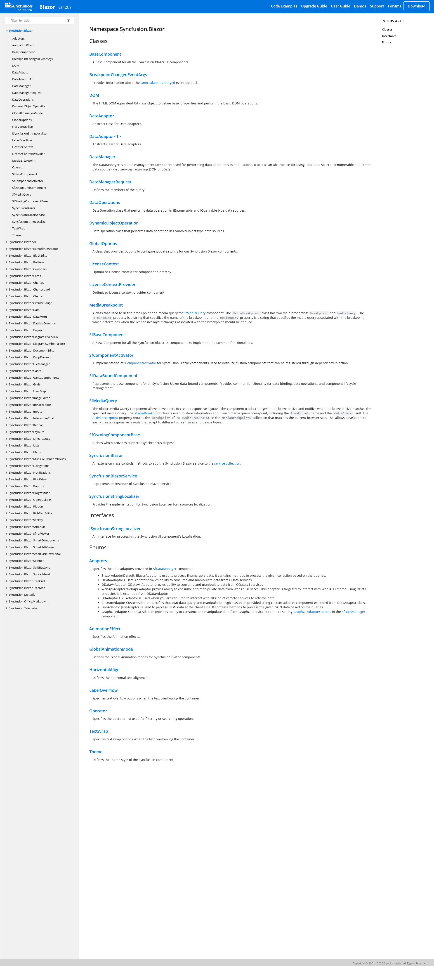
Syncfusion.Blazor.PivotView (28, 479)
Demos (360, 6)
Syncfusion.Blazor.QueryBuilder (30, 500)
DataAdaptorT (21, 79)
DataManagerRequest (27, 93)
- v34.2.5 (64, 7)
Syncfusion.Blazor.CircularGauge (30, 303)
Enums (386, 42)
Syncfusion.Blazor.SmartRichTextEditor (35, 554)
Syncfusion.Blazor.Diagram (27, 330)
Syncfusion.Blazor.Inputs (25, 411)
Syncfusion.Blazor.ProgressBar (29, 493)
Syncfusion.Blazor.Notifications (30, 472)
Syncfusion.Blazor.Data (24, 310)
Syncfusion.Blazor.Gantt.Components (34, 378)
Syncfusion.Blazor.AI (22, 242)
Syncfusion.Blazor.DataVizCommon (32, 323)
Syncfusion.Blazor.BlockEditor (29, 255)
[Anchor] (87, 41)
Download (416, 6)
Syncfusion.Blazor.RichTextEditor (31, 513)
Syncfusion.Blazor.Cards (25, 276)
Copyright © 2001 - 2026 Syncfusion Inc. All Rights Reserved (390, 963)
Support (377, 6)
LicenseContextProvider (28, 154)
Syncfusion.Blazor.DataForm (28, 316)
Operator (18, 167)
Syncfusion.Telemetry (23, 608)
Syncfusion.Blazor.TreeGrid (27, 581)
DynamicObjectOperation (29, 106)
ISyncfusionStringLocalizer (29, 133)
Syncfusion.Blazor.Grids (24, 384)
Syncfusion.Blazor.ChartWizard (29, 289)
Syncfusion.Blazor (21, 30)
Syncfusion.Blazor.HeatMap (27, 391)
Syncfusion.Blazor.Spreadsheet (29, 574)
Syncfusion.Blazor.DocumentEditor (32, 350)
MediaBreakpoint (23, 160)
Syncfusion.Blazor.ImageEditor (29, 398)
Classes (387, 29)
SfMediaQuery (21, 194)
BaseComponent (23, 52)
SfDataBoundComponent (29, 188)
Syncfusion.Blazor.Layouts (26, 432)
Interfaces (389, 36)
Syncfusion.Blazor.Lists (24, 445)
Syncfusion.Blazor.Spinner (26, 561)
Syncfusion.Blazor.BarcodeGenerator (33, 249)
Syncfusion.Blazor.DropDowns (29, 357)
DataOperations (23, 99)
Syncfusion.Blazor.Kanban (26, 425)
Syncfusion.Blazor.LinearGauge (29, 439)
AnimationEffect (23, 45)
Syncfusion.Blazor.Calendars (28, 269)
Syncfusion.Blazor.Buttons (26, 262)
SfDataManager (165, 569)
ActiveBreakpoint (105, 418)
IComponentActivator (140, 363)
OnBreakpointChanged (158, 82)
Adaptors (18, 38)
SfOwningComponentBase (30, 201)
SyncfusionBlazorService (28, 215)
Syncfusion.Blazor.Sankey (26, 520)
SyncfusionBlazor (23, 208)
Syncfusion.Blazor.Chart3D (26, 283)
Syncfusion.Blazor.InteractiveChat (31, 418)
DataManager (21, 86)
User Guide (340, 6)
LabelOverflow (22, 140)
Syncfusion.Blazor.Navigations (29, 466)
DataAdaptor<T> (105, 136)
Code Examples (284, 6)
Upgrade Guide (314, 6)
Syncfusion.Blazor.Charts (25, 296)
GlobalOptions (22, 120)
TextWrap (18, 228)
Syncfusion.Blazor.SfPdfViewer (29, 533)
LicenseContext (22, 147)
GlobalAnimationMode (27, 113)
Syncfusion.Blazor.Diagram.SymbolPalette (37, 344)
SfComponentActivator (27, 181)
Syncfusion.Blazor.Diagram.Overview (33, 337)
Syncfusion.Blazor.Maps (25, 452)
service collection (227, 463)
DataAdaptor (21, 72)
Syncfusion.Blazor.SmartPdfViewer (32, 547)
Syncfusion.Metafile (22, 595)
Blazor (47, 6)
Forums (394, 6)
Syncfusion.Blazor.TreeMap (27, 588)
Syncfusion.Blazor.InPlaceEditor (30, 405)
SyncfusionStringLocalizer (29, 222)
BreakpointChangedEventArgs (32, 59)
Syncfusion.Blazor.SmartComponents (34, 540)
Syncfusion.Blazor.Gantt (25, 371)
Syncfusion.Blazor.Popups (26, 486)
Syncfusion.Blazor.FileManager (29, 364)
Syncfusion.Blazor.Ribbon (26, 506)
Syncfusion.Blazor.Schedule (27, 527)
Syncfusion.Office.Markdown (28, 601)
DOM (15, 66)
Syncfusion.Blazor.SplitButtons (29, 567)
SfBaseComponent (24, 174)
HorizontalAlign (22, 127)
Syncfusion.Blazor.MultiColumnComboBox (37, 459)
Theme (16, 235)
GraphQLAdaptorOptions (312, 611)
